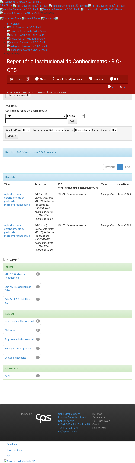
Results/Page (13, 130)
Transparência (14, 450)
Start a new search (18, 95)
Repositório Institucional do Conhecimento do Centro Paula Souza (38, 92)
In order (69, 130)
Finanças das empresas (18, 348)
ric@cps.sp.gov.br (67, 431)
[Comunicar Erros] (56, 18)
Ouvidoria (12, 444)
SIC (8, 456)
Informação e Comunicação (20, 321)
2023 (7, 375)
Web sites (10, 330)
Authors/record (101, 130)
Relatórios (96, 79)
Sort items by (40, 130)
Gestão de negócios (15, 357)
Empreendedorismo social (19, 339)
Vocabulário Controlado (67, 79)
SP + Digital (6, 5)
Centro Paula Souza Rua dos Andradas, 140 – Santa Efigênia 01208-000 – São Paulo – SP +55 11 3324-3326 (74, 421)
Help (114, 79)
